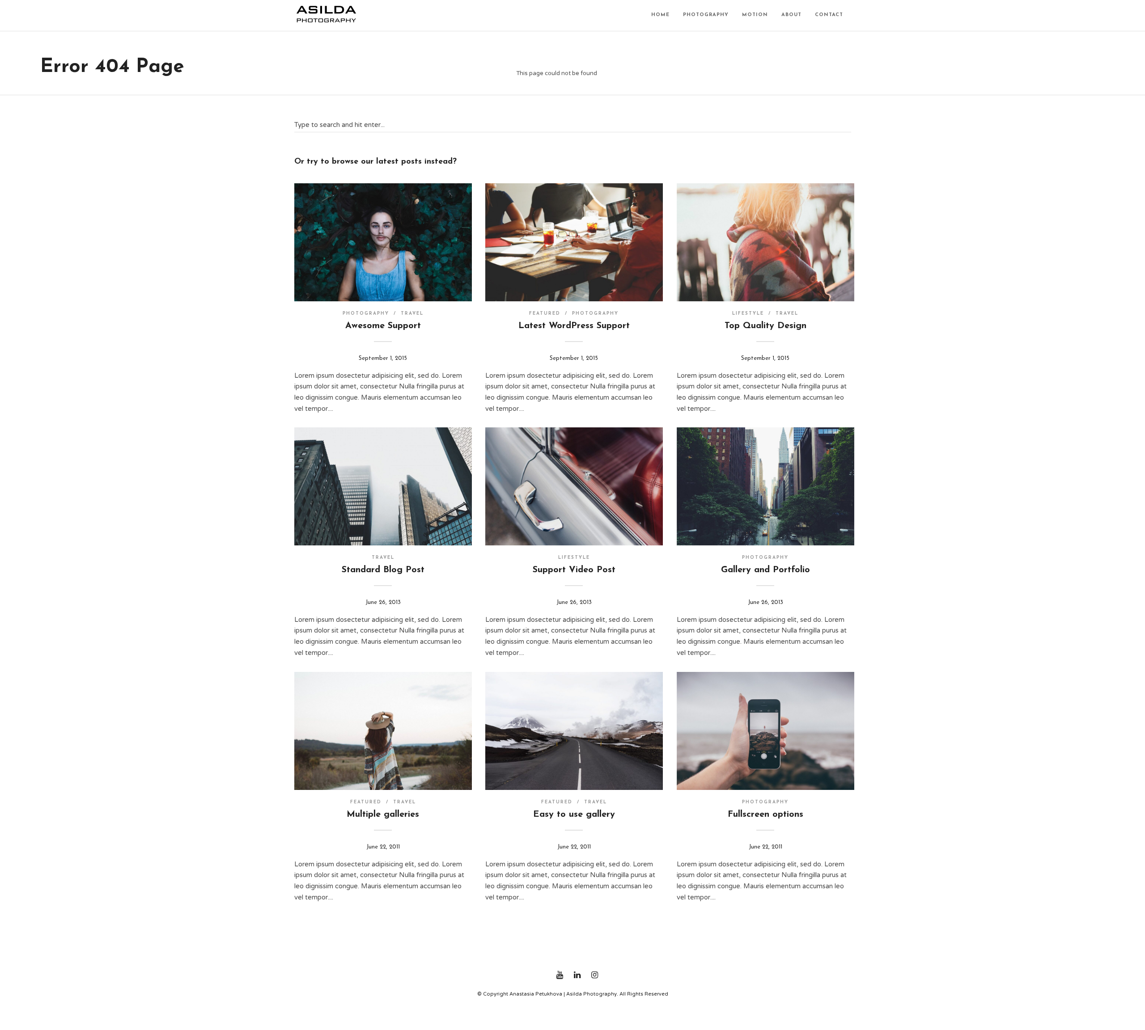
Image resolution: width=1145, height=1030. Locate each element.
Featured (544, 313)
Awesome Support (383, 325)
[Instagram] (594, 975)
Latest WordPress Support (574, 325)
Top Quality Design (765, 325)
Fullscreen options (765, 814)
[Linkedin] (577, 975)
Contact (829, 15)
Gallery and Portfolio (765, 570)
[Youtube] (559, 975)
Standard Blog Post (383, 570)
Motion (755, 15)
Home (660, 15)
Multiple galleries (383, 814)
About (791, 15)
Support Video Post (574, 570)
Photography (706, 15)
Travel (412, 313)
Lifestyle (748, 313)
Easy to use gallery (574, 814)
